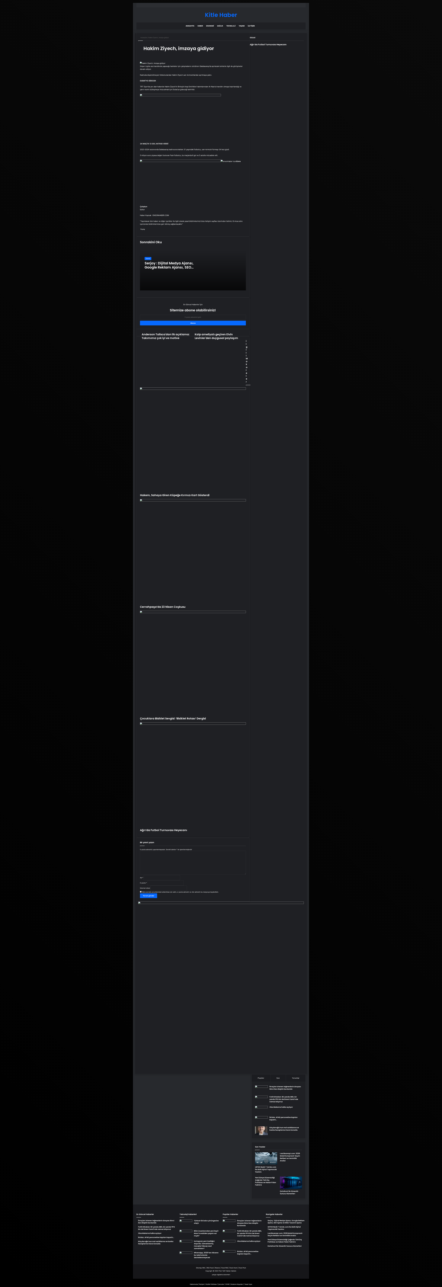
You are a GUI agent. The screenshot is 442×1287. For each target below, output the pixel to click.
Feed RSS (224, 1268)
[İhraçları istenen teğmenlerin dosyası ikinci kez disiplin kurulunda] (261, 1089)
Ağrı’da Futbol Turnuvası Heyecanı (268, 44)
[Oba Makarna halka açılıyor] (261, 1110)
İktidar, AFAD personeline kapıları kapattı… (247, 1252)
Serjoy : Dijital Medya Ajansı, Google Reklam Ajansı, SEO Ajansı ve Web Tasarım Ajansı (171, 267)
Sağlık (220, 26)
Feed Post (242, 1268)
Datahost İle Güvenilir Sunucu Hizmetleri (289, 1192)
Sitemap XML (200, 1268)
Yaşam (242, 26)
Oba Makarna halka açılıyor (281, 1107)
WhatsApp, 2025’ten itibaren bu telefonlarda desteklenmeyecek (206, 1255)
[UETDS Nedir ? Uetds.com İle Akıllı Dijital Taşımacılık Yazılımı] (266, 1158)
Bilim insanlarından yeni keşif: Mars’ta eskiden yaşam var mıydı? (206, 1233)
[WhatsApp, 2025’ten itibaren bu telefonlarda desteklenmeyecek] (186, 1256)
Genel (148, 258)
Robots (217, 1268)
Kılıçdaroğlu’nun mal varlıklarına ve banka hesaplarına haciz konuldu (284, 1128)
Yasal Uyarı (248, 1284)
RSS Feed (210, 1268)
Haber (200, 26)
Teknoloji (231, 26)
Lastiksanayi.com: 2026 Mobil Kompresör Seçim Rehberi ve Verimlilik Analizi (290, 1157)
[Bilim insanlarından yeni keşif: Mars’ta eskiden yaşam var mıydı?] (186, 1234)
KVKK (227, 1284)
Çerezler (221, 1284)
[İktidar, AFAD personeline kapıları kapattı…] (261, 1120)
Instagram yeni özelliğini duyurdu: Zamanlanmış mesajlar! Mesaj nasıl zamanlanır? (204, 1245)
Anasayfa (190, 26)
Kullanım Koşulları (237, 1284)
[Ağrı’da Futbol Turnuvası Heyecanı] (221, 984)
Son (278, 1078)
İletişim (251, 26)
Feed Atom (233, 1268)
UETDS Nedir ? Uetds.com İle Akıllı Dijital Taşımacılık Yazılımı (266, 1169)
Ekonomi (210, 26)
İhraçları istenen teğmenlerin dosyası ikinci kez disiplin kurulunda (285, 1087)
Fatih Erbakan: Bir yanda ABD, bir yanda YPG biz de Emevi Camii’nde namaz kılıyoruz (283, 1099)
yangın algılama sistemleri (221, 1274)
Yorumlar (295, 1078)
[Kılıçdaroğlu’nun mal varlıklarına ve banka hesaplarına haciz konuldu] (261, 1130)
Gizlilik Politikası (211, 1284)
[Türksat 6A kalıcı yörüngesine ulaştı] (186, 1224)
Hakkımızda (194, 1284)
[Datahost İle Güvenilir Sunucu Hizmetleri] (291, 1182)
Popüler (261, 1078)
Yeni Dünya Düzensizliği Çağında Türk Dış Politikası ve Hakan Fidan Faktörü (265, 1181)
